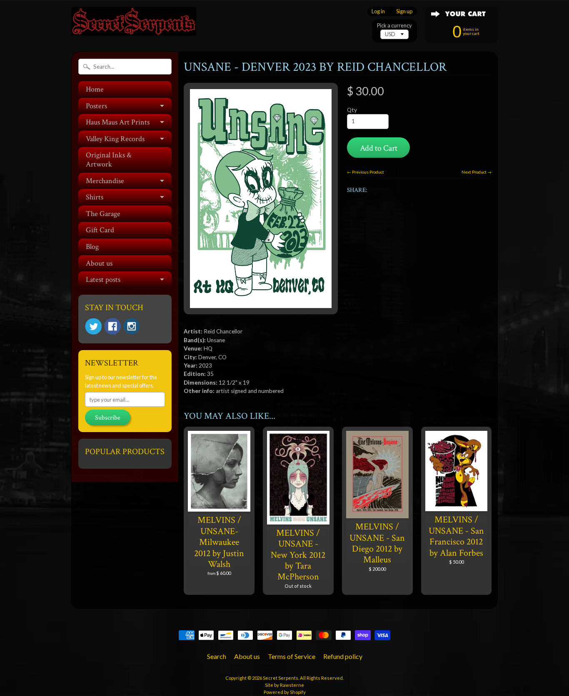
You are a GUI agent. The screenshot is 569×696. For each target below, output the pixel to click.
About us (99, 263)
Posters (96, 106)
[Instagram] (131, 326)
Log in (378, 11)
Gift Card (100, 230)
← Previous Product (365, 171)
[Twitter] (93, 326)
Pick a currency (394, 25)
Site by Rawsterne (284, 685)
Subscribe (107, 417)
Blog (92, 246)
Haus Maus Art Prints (118, 122)
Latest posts (103, 279)
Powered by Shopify (285, 692)
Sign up (404, 11)
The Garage (103, 214)
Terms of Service (291, 656)
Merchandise (105, 181)
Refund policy (342, 656)
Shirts (94, 197)
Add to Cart (378, 148)
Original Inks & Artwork (109, 159)
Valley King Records (115, 139)
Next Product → (477, 171)
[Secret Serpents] (133, 24)
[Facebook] (112, 326)
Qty (352, 110)
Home (95, 89)
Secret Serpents (280, 678)
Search (216, 656)
